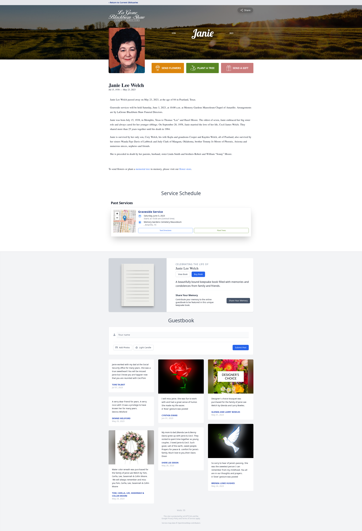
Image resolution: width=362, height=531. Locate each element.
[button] (124, 218)
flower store (185, 169)
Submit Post (240, 347)
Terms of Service (188, 518)
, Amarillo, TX (150, 224)
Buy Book (198, 274)
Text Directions (165, 230)
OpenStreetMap (184, 523)
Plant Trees (221, 230)
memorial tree (143, 169)
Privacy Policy (173, 518)
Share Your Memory (238, 300)
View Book (183, 274)
